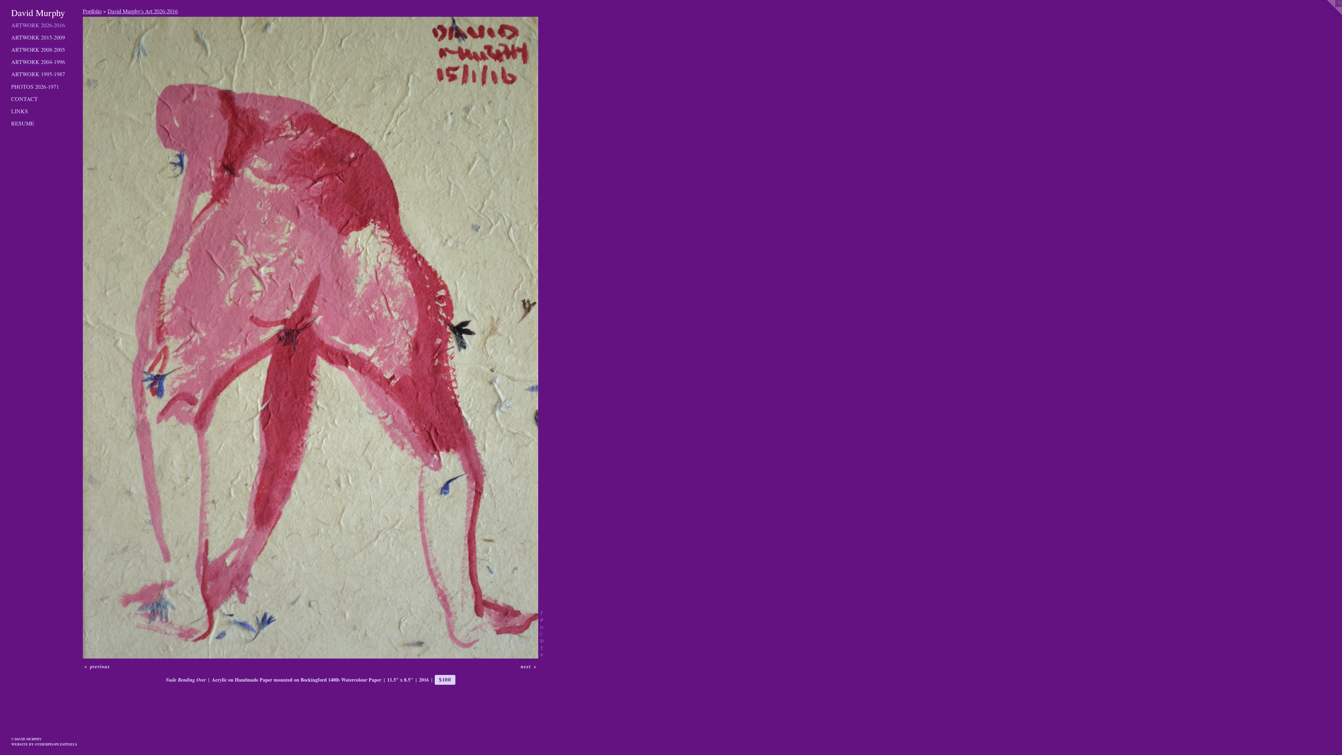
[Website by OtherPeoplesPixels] (1328, 14)
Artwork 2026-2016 (38, 25)
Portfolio (92, 11)
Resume (22, 123)
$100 (445, 679)
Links (19, 111)
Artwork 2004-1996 (38, 61)
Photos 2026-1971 (35, 86)
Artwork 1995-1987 (38, 74)
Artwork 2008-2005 (38, 49)
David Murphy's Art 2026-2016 (143, 11)
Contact (24, 98)
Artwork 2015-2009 (38, 37)
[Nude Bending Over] (310, 338)
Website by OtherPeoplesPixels (44, 744)
